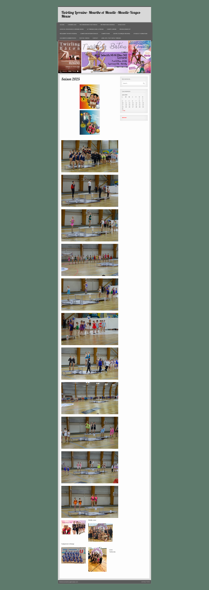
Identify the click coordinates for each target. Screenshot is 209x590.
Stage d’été (121, 24)
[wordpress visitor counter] (124, 117)
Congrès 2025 (72, 24)
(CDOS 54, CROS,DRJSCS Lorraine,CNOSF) (72, 29)
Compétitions (105, 33)
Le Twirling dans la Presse (95, 29)
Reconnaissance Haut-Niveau (88, 24)
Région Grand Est (125, 29)
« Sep (123, 110)
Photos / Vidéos (84, 38)
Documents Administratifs (68, 38)
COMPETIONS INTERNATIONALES (89, 33)
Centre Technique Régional (121, 33)
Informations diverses (108, 24)
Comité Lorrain (111, 29)
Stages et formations (140, 33)
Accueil (62, 24)
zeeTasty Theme (145, 581)
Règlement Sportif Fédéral (68, 33)
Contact (95, 38)
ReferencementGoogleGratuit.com (68, 582)
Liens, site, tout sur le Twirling (111, 38)
